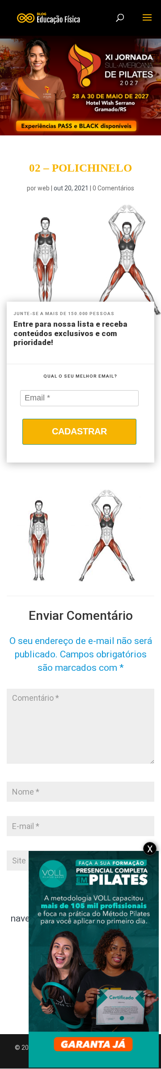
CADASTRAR (79, 431)
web (44, 188)
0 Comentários (113, 188)
